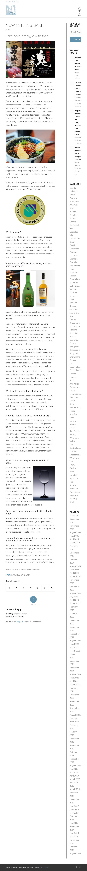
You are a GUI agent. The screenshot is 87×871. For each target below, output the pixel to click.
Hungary (73, 377)
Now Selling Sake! (25, 25)
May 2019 (74, 772)
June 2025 (74, 536)
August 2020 (75, 715)
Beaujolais (74, 346)
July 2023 (74, 596)
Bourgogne (75, 350)
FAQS (72, 465)
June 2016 (74, 809)
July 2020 (74, 718)
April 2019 (74, 775)
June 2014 (74, 833)
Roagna (73, 306)
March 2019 (75, 779)
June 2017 (74, 806)
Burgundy (74, 353)
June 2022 (74, 644)
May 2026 (74, 515)
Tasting (73, 468)
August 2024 (75, 566)
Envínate (73, 272)
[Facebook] (73, 867)
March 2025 (75, 542)
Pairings (73, 198)
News (8, 30)
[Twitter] (79, 867)
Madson (73, 292)
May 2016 (74, 813)
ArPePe (73, 215)
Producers (74, 201)
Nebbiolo (74, 488)
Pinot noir (74, 495)
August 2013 (75, 853)
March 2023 (75, 603)
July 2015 (74, 823)
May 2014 (74, 836)
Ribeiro (73, 434)
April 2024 (74, 573)
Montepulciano (76, 394)
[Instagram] (76, 867)
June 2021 (74, 677)
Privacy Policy (44, 867)
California (74, 340)
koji (13, 575)
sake (23, 575)
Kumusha (74, 282)
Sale (71, 444)
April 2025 (74, 539)
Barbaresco (75, 387)
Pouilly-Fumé (75, 370)
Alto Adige (74, 383)
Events (73, 188)
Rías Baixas (74, 431)
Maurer (73, 296)
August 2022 (75, 640)
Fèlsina (73, 275)
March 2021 (75, 684)
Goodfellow (75, 279)
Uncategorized (76, 454)
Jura (71, 363)
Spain (72, 417)
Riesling (73, 498)
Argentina (74, 333)
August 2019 (75, 765)
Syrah (72, 502)
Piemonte (74, 397)
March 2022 (75, 650)
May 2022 (74, 647)
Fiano (72, 481)
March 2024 (75, 576)
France (73, 343)
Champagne (75, 356)
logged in (20, 621)
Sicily (72, 404)
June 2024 (74, 569)
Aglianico (74, 478)
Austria (73, 336)
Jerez (72, 427)
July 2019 (74, 769)
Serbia (72, 400)
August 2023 (75, 593)
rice (18, 575)
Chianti (73, 390)
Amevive (73, 204)
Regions (73, 329)
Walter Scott (75, 326)
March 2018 (75, 789)
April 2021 (74, 681)
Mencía (73, 485)
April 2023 (74, 600)
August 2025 (75, 532)
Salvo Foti (74, 309)
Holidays (73, 191)
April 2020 (74, 721)
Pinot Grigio (75, 492)
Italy (72, 380)
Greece (73, 373)
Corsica (73, 360)
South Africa (75, 407)
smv (28, 575)
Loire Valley (75, 367)
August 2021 (75, 674)
